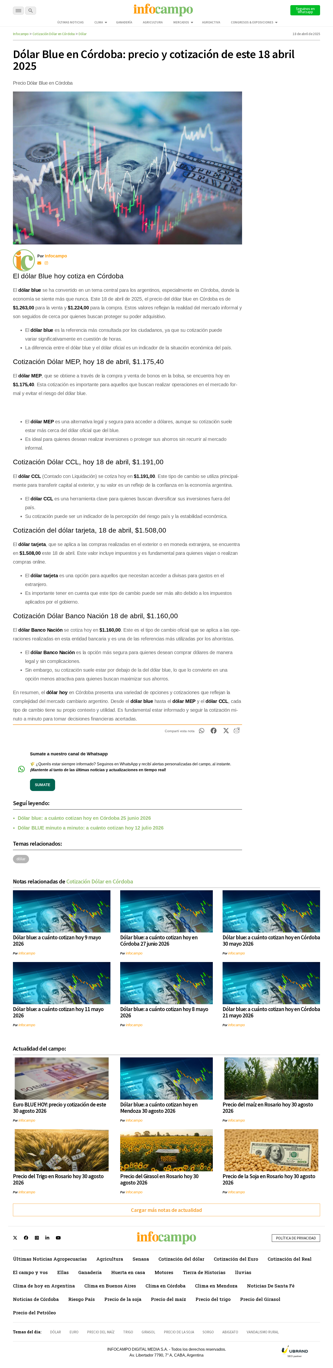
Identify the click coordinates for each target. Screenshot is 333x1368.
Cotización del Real (290, 1259)
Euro (73, 1332)
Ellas (63, 1272)
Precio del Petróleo (34, 1312)
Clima (98, 22)
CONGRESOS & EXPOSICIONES (252, 22)
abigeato (230, 1332)
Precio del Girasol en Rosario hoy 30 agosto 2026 (159, 1179)
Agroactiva (211, 22)
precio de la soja (179, 1332)
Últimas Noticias (70, 22)
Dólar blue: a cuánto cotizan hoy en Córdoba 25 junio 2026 (84, 818)
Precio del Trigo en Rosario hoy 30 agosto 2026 (58, 1179)
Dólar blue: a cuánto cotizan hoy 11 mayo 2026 (58, 1012)
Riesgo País (81, 1299)
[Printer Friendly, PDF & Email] (237, 732)
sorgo (208, 1332)
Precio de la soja (122, 1299)
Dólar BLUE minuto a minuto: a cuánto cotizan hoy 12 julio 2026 (91, 828)
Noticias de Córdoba (36, 1299)
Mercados (181, 22)
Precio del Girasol (260, 1299)
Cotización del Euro (236, 1259)
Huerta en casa (128, 1272)
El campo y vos (30, 1272)
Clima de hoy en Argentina (44, 1286)
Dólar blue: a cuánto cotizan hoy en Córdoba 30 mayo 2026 (271, 940)
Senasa (141, 1259)
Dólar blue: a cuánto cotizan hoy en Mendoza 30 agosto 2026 (158, 1107)
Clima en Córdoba (166, 1286)
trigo (128, 1332)
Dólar (82, 33)
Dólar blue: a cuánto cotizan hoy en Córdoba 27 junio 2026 (158, 940)
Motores (164, 1272)
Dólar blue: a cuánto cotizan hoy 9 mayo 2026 (57, 940)
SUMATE (42, 785)
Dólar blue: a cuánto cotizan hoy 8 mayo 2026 (164, 1012)
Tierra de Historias (204, 1272)
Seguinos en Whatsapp (305, 10)
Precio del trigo (213, 1299)
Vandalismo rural (263, 1332)
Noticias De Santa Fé (270, 1286)
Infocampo (21, 33)
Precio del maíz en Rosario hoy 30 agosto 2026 (268, 1107)
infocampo (27, 953)
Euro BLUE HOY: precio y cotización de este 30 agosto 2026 (59, 1107)
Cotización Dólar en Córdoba (53, 33)
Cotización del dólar (181, 1259)
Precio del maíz (168, 1299)
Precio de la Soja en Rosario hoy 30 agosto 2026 (269, 1179)
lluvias (243, 1272)
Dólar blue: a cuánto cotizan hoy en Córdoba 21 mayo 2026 (271, 1012)
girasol (148, 1332)
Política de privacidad (296, 1238)
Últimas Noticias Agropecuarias (50, 1259)
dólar (21, 859)
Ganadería (124, 22)
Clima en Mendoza (216, 1286)
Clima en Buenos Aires (110, 1286)
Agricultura (153, 22)
